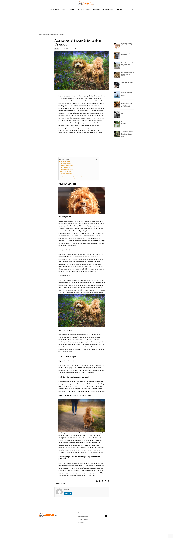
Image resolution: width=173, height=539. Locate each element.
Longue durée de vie (67, 169)
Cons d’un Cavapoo (66, 171)
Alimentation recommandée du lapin (76, 349)
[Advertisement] (86, 22)
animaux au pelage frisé (66, 238)
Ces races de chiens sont (81, 108)
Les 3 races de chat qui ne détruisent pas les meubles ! (127, 74)
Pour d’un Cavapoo (65, 161)
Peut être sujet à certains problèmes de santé (74, 177)
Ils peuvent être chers (67, 173)
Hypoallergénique (66, 163)
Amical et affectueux (67, 165)
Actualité (45, 34)
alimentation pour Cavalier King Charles (81, 269)
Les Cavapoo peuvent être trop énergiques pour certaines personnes (80, 178)
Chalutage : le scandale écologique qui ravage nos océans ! (127, 94)
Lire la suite (68, 494)
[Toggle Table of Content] (96, 159)
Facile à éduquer (66, 167)
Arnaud (66, 490)
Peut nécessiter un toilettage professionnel (73, 175)
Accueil (40, 34)
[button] (129, 9)
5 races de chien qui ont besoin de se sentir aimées (127, 64)
